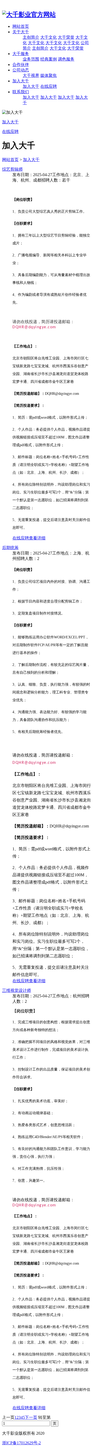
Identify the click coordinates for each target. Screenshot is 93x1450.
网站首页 (20, 26)
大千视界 (31, 75)
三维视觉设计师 (16, 990)
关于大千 (20, 32)
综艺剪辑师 (12, 169)
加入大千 (20, 81)
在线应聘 (48, 86)
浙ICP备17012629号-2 (21, 1443)
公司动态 (20, 70)
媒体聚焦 (48, 75)
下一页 (31, 1417)
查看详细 (37, 538)
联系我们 (20, 92)
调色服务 (66, 59)
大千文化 (48, 37)
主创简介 (31, 37)
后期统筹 (10, 547)
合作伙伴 (20, 64)
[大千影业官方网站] (29, 14)
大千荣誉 (66, 37)
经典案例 (48, 59)
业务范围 (31, 59)
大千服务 (20, 53)
